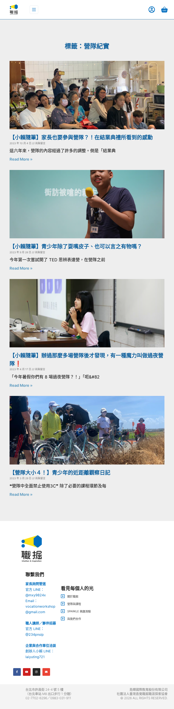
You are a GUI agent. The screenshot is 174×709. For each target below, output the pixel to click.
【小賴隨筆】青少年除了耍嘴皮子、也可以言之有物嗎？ (76, 246)
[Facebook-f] (17, 672)
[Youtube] (27, 672)
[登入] (152, 9)
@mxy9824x (35, 595)
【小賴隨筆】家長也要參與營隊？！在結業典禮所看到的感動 (81, 137)
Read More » (21, 159)
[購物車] (164, 9)
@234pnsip (34, 634)
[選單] (34, 9)
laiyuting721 (35, 657)
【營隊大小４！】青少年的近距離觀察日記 (60, 472)
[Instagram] (36, 672)
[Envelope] (46, 672)
